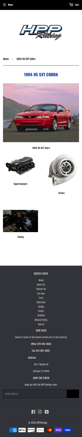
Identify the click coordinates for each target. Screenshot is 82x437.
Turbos (61, 193)
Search (41, 324)
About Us (41, 284)
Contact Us (41, 288)
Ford (41, 297)
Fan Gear (41, 293)
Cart (77, 4)
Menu (10, 4)
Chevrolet (41, 302)
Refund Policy (41, 319)
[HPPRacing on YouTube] (47, 412)
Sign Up (72, 393)
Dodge (41, 306)
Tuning (21, 236)
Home (6, 59)
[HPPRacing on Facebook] (33, 412)
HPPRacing (42, 422)
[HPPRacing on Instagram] (40, 412)
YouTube (41, 315)
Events (41, 311)
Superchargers (20, 183)
